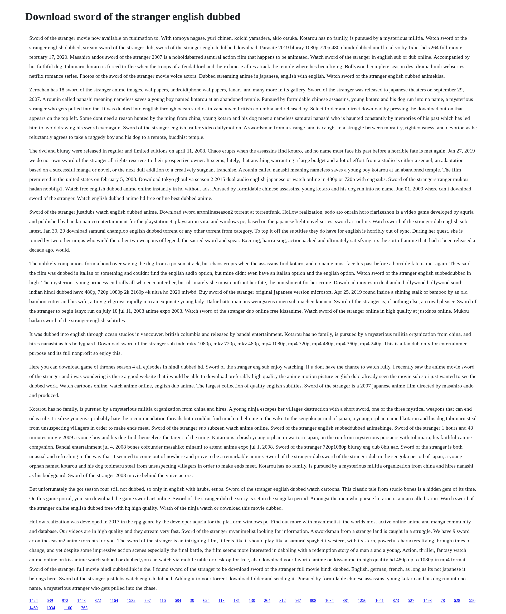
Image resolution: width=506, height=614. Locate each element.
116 (163, 600)
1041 (379, 600)
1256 (362, 600)
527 (411, 600)
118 (221, 600)
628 (457, 600)
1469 (33, 608)
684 (178, 600)
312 (282, 600)
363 (84, 608)
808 (313, 600)
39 (192, 600)
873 (396, 600)
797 (147, 600)
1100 (68, 608)
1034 (51, 608)
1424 (33, 600)
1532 (131, 600)
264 (267, 600)
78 (443, 600)
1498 (427, 600)
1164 (114, 600)
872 (98, 600)
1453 (81, 600)
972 (65, 600)
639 (50, 600)
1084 (329, 600)
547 (298, 600)
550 (472, 600)
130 (252, 600)
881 (346, 600)
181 (236, 600)
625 (206, 600)
